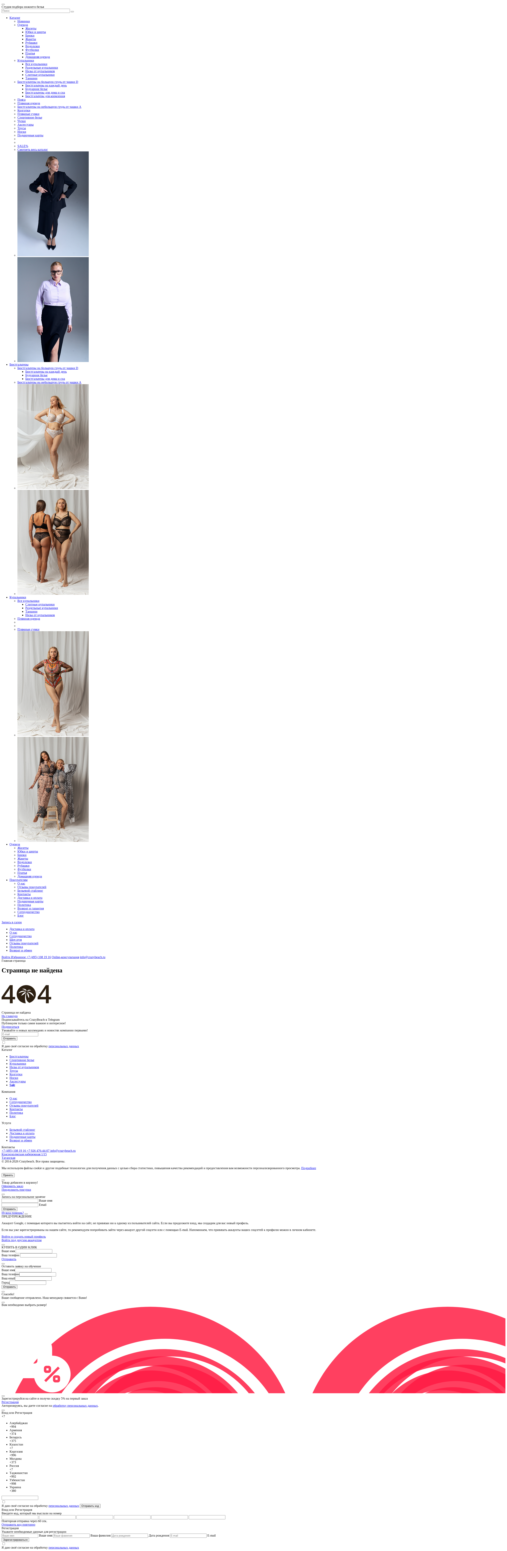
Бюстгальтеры (19, 364)
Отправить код (90, 1505)
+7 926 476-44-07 (38, 1150)
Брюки (29, 35)
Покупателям (19, 880)
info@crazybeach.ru (92, 957)
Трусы (21, 128)
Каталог (15, 17)
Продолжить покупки (16, 1189)
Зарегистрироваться (15, 1539)
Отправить (9, 1259)
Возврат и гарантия (30, 908)
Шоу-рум (16, 939)
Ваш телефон (10, 1255)
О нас (21, 883)
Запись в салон (12, 922)
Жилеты (30, 28)
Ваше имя (45, 1200)
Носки (21, 131)
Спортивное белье (29, 117)
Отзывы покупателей (31, 887)
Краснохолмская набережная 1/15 (24, 1154)
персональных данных (64, 1046)
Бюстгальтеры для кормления (45, 96)
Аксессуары (25, 124)
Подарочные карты (30, 135)
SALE (22, 146)
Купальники (25, 60)
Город (6, 1282)
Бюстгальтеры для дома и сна (45, 92)
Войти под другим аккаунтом (22, 1240)
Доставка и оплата (29, 897)
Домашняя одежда (37, 57)
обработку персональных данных (75, 1405)
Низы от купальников (40, 71)
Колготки (23, 110)
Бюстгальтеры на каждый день (46, 85)
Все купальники (36, 64)
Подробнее (308, 1168)
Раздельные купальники (41, 67)
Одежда (22, 25)
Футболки (32, 49)
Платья (30, 53)
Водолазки (32, 46)
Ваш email (8, 1278)
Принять (8, 1175)
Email (42, 1204)
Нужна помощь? (13, 1213)
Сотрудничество (28, 912)
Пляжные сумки (28, 114)
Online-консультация (65, 957)
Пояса (21, 99)
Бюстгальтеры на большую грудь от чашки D (47, 82)
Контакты (24, 894)
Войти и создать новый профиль (24, 1236)
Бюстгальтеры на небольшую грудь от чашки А (49, 106)
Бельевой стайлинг (30, 890)
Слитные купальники (40, 74)
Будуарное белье (36, 89)
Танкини (31, 78)
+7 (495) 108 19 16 (39, 957)
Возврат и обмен (21, 950)
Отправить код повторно (18, 1524)
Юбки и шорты (35, 32)
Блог (20, 915)
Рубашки (31, 42)
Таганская (8, 1157)
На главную (10, 1016)
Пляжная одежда (28, 103)
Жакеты (30, 39)
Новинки (23, 21)
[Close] (3, 1180)
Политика (24, 905)
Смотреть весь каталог (32, 149)
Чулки (21, 121)
